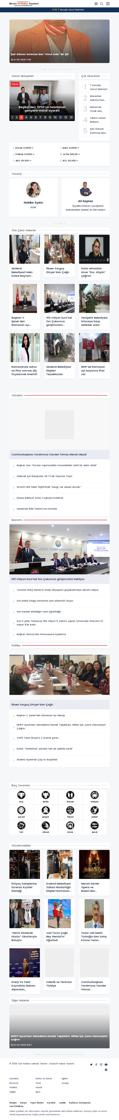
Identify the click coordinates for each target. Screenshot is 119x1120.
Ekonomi (13, 1083)
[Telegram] (106, 1069)
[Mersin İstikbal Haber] (23, 3)
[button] (45, 69)
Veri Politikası (16, 1106)
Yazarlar (17, 174)
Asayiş (65, 1083)
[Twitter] (91, 1064)
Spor (38, 1091)
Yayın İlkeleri (37, 1102)
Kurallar (51, 1102)
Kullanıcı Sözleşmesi (79, 1102)
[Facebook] (96, 1064)
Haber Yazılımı (66, 1063)
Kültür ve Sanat (44, 1078)
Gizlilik (62, 1102)
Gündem (14, 1078)
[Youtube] (106, 1064)
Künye (23, 1102)
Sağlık (12, 1091)
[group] (33, 197)
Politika (13, 1087)
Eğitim (65, 1078)
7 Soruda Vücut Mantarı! (68, 9)
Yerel (38, 1083)
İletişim (13, 1102)
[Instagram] (101, 1064)
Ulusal (39, 1087)
